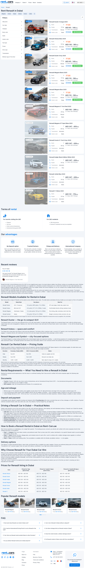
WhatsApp (78, 32)
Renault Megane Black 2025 (58, 72)
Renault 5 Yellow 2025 (56, 191)
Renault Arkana (6, 473)
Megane (4, 13)
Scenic (25, 13)
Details (69, 32)
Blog (23, 560)
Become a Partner (37, 557)
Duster (9, 13)
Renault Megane (7, 482)
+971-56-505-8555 (58, 557)
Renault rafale (6, 488)
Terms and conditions (38, 560)
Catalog (24, 557)
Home (2, 7)
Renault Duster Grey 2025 (57, 55)
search (67, 2)
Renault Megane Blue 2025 (57, 89)
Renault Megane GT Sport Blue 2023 (61, 123)
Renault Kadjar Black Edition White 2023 (62, 157)
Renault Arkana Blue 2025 (57, 39)
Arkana (19, 13)
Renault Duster (6, 476)
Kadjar (14, 13)
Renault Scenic (6, 485)
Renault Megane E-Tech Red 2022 (60, 106)
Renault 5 (5, 491)
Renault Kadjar (6, 479)
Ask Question (75, 565)
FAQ (34, 554)
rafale (30, 13)
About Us (24, 554)
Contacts (39, 2)
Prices (30, 2)
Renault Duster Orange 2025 (58, 22)
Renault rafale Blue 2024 (57, 174)
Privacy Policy (36, 562)
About (34, 2)
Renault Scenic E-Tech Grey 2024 (60, 140)
